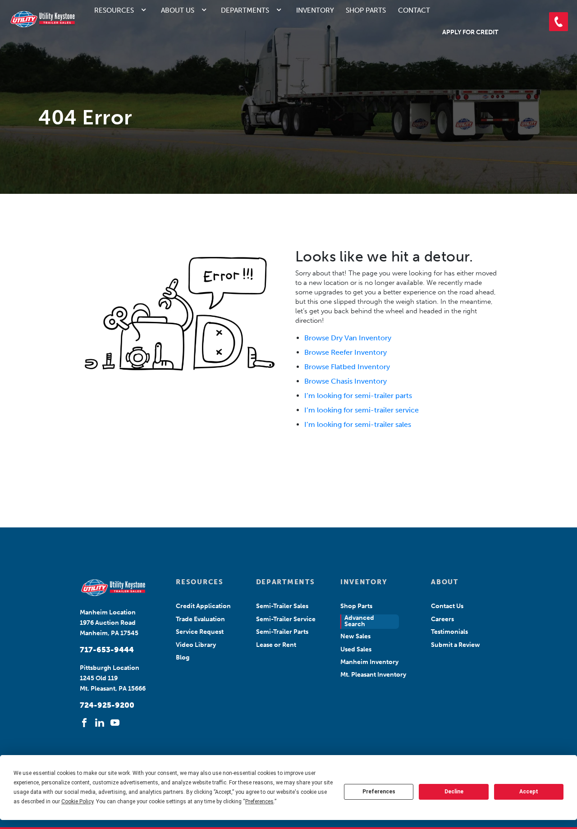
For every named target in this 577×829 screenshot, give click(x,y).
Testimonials (449, 632)
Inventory (315, 10)
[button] (558, 21)
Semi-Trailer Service (286, 619)
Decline (453, 791)
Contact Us (447, 606)
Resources (114, 10)
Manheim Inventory (369, 662)
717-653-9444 (107, 649)
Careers (442, 619)
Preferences (378, 791)
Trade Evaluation (200, 619)
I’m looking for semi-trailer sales (357, 424)
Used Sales (355, 649)
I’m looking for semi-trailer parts (358, 395)
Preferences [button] (259, 801)
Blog (182, 657)
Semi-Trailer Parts (282, 632)
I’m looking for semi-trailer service (361, 410)
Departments (245, 10)
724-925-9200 (107, 705)
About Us (177, 10)
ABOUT (444, 582)
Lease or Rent (276, 645)
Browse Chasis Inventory (345, 381)
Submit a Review (455, 645)
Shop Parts (366, 10)
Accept (528, 791)
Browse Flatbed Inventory (347, 366)
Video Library (196, 645)
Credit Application (203, 606)
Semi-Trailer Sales (282, 606)
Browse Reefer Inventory (345, 352)
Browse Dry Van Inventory (347, 338)
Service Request (200, 632)
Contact (414, 10)
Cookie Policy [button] (77, 801)
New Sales (355, 636)
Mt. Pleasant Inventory (373, 674)
